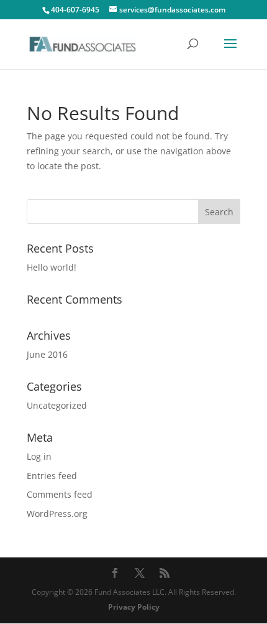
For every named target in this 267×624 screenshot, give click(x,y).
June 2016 (47, 354)
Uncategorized (57, 405)
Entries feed (52, 476)
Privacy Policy (134, 607)
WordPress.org (57, 513)
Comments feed (60, 494)
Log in (39, 456)
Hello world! (51, 267)
